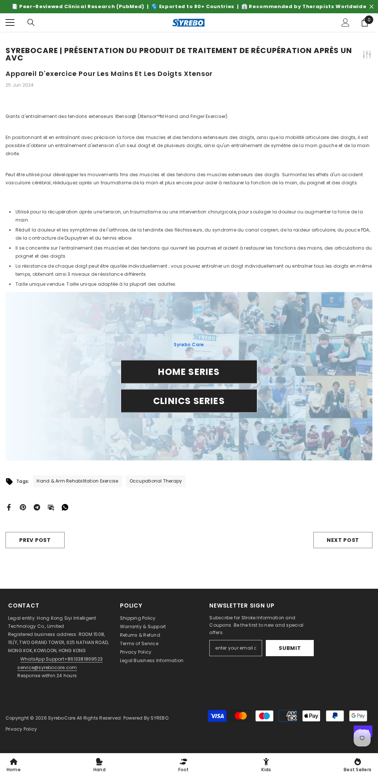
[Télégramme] (37, 507)
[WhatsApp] (65, 507)
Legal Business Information (151, 660)
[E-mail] (51, 507)
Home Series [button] (189, 371)
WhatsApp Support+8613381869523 (61, 659)
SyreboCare (62, 718)
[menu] (10, 22)
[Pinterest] (23, 507)
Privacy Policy (135, 652)
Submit (290, 648)
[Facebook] (9, 507)
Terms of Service (139, 643)
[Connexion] (345, 22)
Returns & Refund (140, 635)
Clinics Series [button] (189, 400)
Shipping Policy (138, 618)
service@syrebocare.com (47, 667)
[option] (189, 6)
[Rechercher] (31, 22)
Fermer (371, 7)
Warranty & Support (143, 626)
